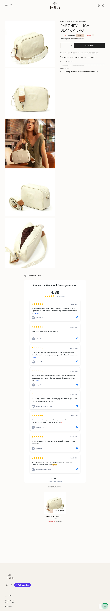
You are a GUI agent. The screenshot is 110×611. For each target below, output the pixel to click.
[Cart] (103, 5)
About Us (8, 596)
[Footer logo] (9, 577)
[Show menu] (6, 5)
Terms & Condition (34, 275)
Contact (8, 606)
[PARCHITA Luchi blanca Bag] (55, 503)
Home (62, 21)
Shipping (63, 38)
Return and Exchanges (9, 601)
